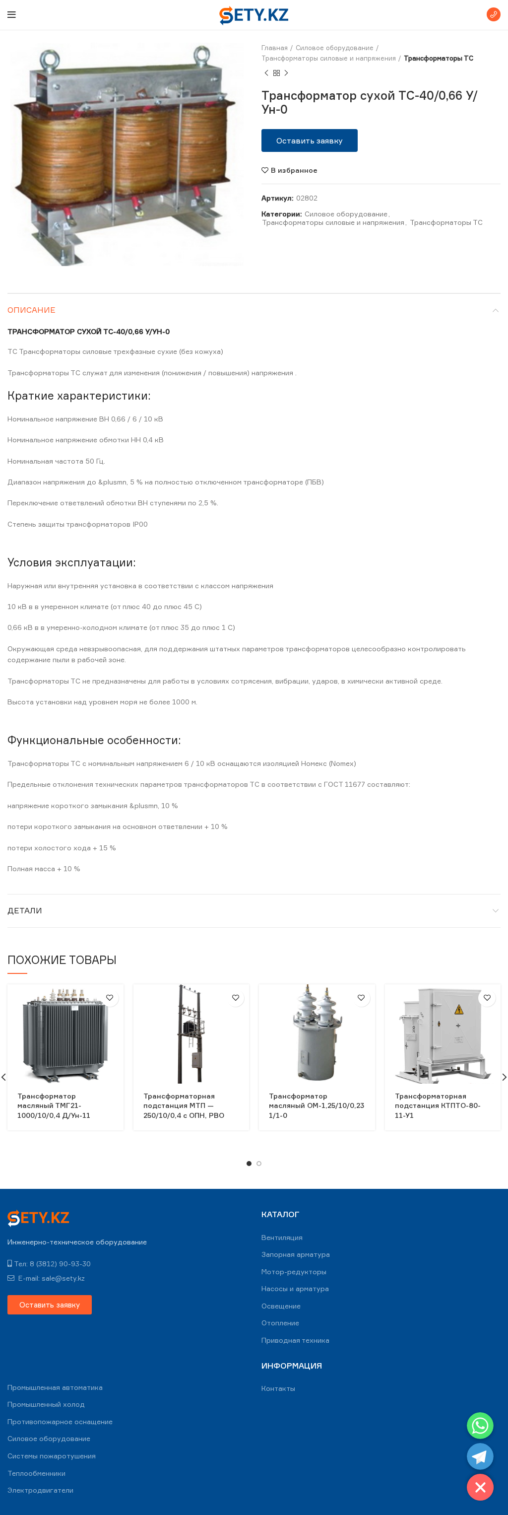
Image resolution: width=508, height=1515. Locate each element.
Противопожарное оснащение (60, 1421)
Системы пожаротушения (51, 1455)
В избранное (294, 170)
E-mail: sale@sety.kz (50, 1278)
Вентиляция (282, 1237)
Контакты (278, 1388)
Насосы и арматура (295, 1288)
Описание (31, 310)
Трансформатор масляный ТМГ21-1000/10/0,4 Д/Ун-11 (53, 1105)
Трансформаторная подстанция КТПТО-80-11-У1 (438, 1105)
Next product (286, 73)
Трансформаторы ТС (438, 58)
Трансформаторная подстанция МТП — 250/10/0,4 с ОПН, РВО (183, 1105)
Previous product (266, 73)
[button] (309, 140)
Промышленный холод (46, 1404)
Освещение (281, 1306)
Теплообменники (36, 1473)
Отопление (280, 1322)
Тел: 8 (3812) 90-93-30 (52, 1263)
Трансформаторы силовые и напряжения (328, 58)
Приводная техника (295, 1340)
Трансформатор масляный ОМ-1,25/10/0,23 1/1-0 (316, 1105)
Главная (274, 48)
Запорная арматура (295, 1254)
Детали (24, 910)
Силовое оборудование (335, 48)
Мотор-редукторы (293, 1271)
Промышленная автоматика (55, 1387)
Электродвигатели (40, 1490)
